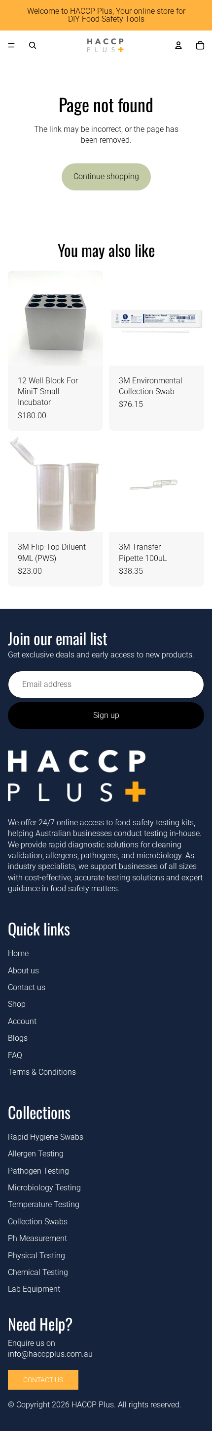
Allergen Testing (36, 1153)
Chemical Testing (38, 1272)
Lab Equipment (34, 1289)
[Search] (32, 45)
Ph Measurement (37, 1238)
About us (23, 970)
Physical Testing (36, 1255)
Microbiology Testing (44, 1187)
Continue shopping (106, 176)
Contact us (26, 987)
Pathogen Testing (38, 1171)
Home (18, 953)
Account (22, 1021)
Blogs (18, 1038)
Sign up (106, 715)
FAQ (15, 1054)
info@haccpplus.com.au (50, 1354)
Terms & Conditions (42, 1072)
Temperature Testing (43, 1204)
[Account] (178, 45)
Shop (17, 1004)
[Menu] (11, 45)
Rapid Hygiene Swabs (45, 1137)
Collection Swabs (38, 1221)
